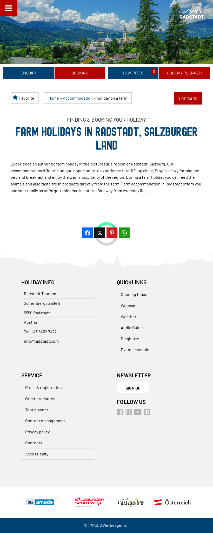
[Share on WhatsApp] (124, 232)
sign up (133, 387)
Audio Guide (132, 327)
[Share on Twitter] (99, 232)
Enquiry (29, 72)
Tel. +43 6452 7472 (40, 331)
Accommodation (78, 97)
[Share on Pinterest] (111, 232)
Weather (128, 316)
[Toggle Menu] (8, 8)
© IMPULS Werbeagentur (106, 525)
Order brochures (40, 398)
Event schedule (135, 349)
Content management (45, 420)
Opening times (134, 294)
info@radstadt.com (41, 340)
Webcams (129, 305)
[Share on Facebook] (87, 232)
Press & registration (43, 387)
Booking (79, 72)
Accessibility (36, 453)
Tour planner (36, 409)
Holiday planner (184, 72)
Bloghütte (130, 338)
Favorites (133, 72)
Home (53, 97)
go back (189, 98)
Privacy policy (37, 431)
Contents (33, 442)
